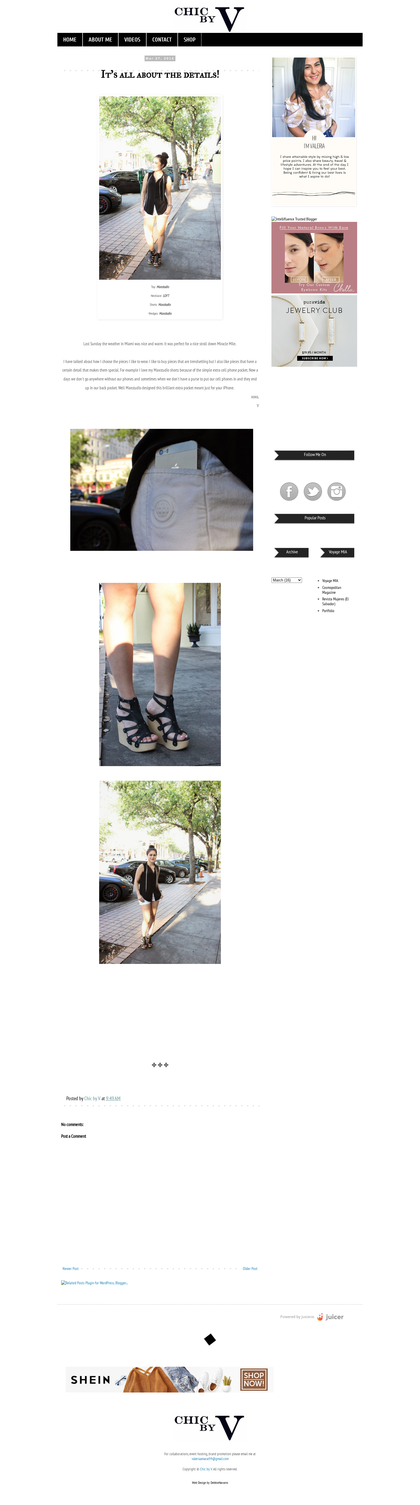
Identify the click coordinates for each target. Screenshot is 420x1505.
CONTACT (162, 39)
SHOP (189, 39)
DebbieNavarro (219, 1482)
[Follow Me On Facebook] (289, 501)
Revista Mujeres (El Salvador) (335, 601)
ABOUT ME (100, 39)
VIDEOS (132, 39)
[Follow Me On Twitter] (313, 501)
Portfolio (328, 610)
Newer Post (71, 1268)
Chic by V (206, 1469)
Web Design (199, 1482)
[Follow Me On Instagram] (336, 501)
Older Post (250, 1268)
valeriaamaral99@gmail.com (210, 1458)
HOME (70, 39)
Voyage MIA (330, 580)
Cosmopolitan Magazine (331, 590)
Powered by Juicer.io (297, 1316)
